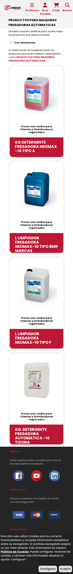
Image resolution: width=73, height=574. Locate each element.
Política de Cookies (15, 552)
